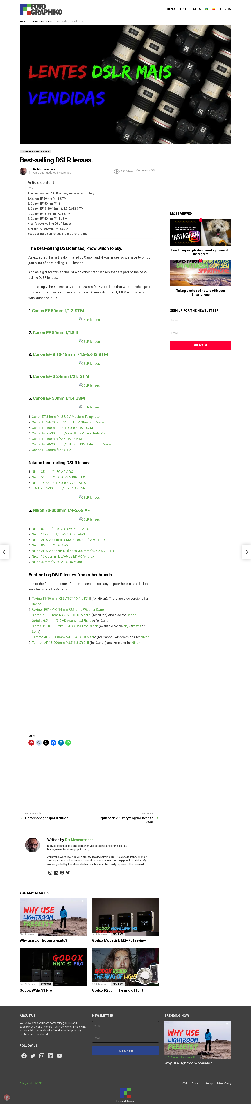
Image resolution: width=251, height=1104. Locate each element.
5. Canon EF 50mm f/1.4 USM (47, 218)
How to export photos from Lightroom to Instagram (201, 252)
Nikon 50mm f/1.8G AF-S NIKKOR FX (58, 477)
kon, (125, 626)
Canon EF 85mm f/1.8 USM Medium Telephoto (66, 417)
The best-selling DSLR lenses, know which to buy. (61, 193)
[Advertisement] (89, 691)
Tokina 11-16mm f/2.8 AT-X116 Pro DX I (61, 598)
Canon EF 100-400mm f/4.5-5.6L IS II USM (62, 428)
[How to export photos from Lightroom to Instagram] (200, 232)
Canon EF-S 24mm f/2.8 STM (61, 376)
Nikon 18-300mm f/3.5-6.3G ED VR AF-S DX (63, 556)
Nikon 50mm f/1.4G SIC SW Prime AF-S (60, 529)
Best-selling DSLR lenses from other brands (57, 234)
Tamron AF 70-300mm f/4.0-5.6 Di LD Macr (63, 637)
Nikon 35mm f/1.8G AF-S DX (52, 472)
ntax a (136, 626)
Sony (35, 632)
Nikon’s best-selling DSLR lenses (50, 223)
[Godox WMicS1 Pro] (53, 967)
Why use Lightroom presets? (43, 940)
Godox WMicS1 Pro (36, 990)
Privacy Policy (224, 1083)
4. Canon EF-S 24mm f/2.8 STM (49, 213)
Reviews (118, 934)
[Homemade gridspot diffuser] (4, 552)
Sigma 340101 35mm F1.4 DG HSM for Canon (65, 626)
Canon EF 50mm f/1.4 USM (59, 398)
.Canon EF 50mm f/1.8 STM (57, 310)
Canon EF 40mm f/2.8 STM (51, 450)
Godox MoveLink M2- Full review (119, 940)
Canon (36, 604)
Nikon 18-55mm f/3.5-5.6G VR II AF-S (59, 483)
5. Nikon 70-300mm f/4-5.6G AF (49, 229)
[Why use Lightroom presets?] (53, 917)
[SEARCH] (225, 9)
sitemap (208, 1083)
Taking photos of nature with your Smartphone (200, 293)
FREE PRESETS (190, 9)
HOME (184, 1083)
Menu (170, 9)
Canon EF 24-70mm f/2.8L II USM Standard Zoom (68, 422)
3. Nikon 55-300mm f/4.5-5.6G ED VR (58, 488)
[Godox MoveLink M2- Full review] (125, 917)
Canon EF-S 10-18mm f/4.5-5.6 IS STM (70, 354)
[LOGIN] (229, 9)
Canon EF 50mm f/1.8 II (55, 332)
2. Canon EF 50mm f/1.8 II (45, 203)
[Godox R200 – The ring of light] (125, 967)
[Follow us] (220, 9)
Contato (196, 1083)
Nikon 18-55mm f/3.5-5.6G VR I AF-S (58, 534)
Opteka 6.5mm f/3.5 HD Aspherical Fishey (62, 620)
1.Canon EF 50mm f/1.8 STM (47, 198)
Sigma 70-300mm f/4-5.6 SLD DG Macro (61, 615)
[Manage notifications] (7, 1097)
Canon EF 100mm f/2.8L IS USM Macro (60, 439)
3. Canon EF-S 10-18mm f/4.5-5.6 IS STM (55, 208)
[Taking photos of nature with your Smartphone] (200, 273)
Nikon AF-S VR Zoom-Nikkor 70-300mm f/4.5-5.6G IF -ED (73, 551)
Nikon (145, 637)
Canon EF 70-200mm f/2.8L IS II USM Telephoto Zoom (71, 444)
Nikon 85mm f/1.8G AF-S (50, 545)
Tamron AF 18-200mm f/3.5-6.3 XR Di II (60, 643)
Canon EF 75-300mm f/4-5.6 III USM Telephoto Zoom (70, 433)
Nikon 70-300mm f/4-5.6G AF (61, 510)
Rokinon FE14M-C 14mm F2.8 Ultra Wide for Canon (69, 609)
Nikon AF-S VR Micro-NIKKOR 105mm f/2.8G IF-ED (68, 540)
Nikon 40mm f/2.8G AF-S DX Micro (57, 562)
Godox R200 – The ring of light (117, 990)
